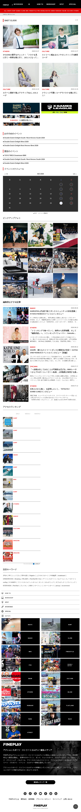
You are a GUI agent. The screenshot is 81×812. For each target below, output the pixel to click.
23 (71, 198)
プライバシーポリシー (43, 799)
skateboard (61, 575)
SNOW (53, 10)
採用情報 (31, 799)
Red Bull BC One (35, 579)
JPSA (5, 575)
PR (9, 575)
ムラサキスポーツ (42, 575)
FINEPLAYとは (14, 799)
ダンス (41, 582)
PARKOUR (58, 10)
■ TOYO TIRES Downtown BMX (14, 155)
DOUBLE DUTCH (45, 10)
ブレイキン (24, 585)
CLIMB (23, 10)
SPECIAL (72, 4)
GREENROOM (8, 579)
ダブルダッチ (60, 582)
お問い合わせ (67, 799)
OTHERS (76, 10)
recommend (66, 585)
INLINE (64, 10)
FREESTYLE (33, 10)
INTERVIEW (18, 4)
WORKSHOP (50, 4)
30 (71, 203)
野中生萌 (24, 575)
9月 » (74, 174)
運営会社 (24, 799)
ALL (5, 10)
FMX (38, 10)
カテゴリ (8, 616)
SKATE (9, 10)
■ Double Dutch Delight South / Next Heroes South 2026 (24, 138)
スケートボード (49, 585)
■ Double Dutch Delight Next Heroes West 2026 (20, 145)
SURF (14, 10)
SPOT (62, 4)
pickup (58, 585)
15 (61, 194)
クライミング (70, 582)
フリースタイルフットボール (27, 582)
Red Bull (15, 585)
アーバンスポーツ (49, 579)
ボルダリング (49, 582)
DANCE (18, 10)
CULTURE (70, 10)
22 (61, 198)
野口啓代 (25, 579)
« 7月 (6, 174)
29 (61, 203)
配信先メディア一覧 (40, 782)
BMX (27, 10)
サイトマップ (57, 799)
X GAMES (12, 582)
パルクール (60, 579)
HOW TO (40, 4)
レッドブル (16, 575)
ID (29, 4)
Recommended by (28, 563)
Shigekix (32, 575)
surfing (5, 582)
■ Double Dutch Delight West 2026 (16, 142)
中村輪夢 (53, 575)
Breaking (18, 579)
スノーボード (70, 579)
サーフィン (38, 585)
